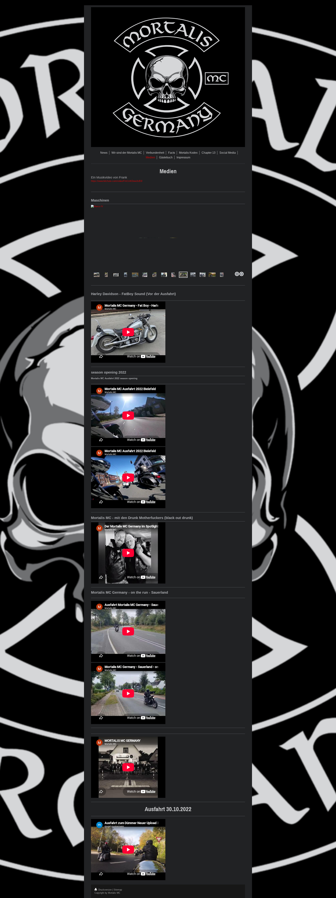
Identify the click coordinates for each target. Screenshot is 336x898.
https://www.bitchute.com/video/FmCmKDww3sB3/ (116, 181)
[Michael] (115, 274)
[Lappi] (164, 275)
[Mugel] (202, 275)
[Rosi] (221, 275)
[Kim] (154, 275)
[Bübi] (97, 275)
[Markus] (125, 275)
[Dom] (212, 275)
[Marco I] (135, 275)
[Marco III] (174, 275)
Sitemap (118, 889)
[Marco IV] (183, 275)
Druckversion (105, 889)
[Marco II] (144, 275)
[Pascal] (106, 275)
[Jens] (162, 237)
